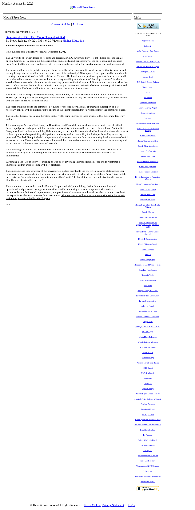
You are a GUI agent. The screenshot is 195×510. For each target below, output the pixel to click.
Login (131, 505)
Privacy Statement (113, 505)
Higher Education (73, 40)
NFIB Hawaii (148, 368)
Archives (77, 24)
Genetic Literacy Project (148, 108)
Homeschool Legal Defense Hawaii (147, 265)
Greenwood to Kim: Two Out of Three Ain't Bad (35, 37)
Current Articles (60, 24)
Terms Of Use (92, 505)
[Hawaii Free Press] (82, 7)
